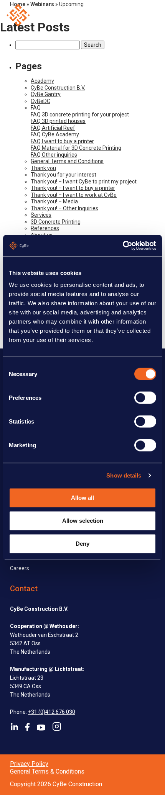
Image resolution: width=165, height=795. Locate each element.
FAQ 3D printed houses (58, 121)
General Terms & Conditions (47, 771)
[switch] (145, 398)
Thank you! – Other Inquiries (64, 208)
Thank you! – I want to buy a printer (73, 188)
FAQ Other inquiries (54, 155)
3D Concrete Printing (56, 222)
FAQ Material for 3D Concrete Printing (76, 148)
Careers (19, 568)
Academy (42, 81)
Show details (123, 475)
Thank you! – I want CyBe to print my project (84, 181)
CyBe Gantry (46, 94)
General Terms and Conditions (67, 161)
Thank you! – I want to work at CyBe (74, 195)
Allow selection (82, 520)
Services (41, 215)
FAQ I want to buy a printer (62, 141)
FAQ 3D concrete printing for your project (80, 114)
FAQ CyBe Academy (55, 134)
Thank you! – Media (54, 201)
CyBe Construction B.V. (58, 88)
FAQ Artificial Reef (53, 128)
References (45, 228)
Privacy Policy (29, 763)
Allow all (82, 497)
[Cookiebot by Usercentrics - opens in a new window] (122, 246)
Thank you (43, 168)
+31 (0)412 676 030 (51, 712)
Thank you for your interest (63, 175)
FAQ (36, 108)
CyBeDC (40, 101)
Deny (82, 543)
